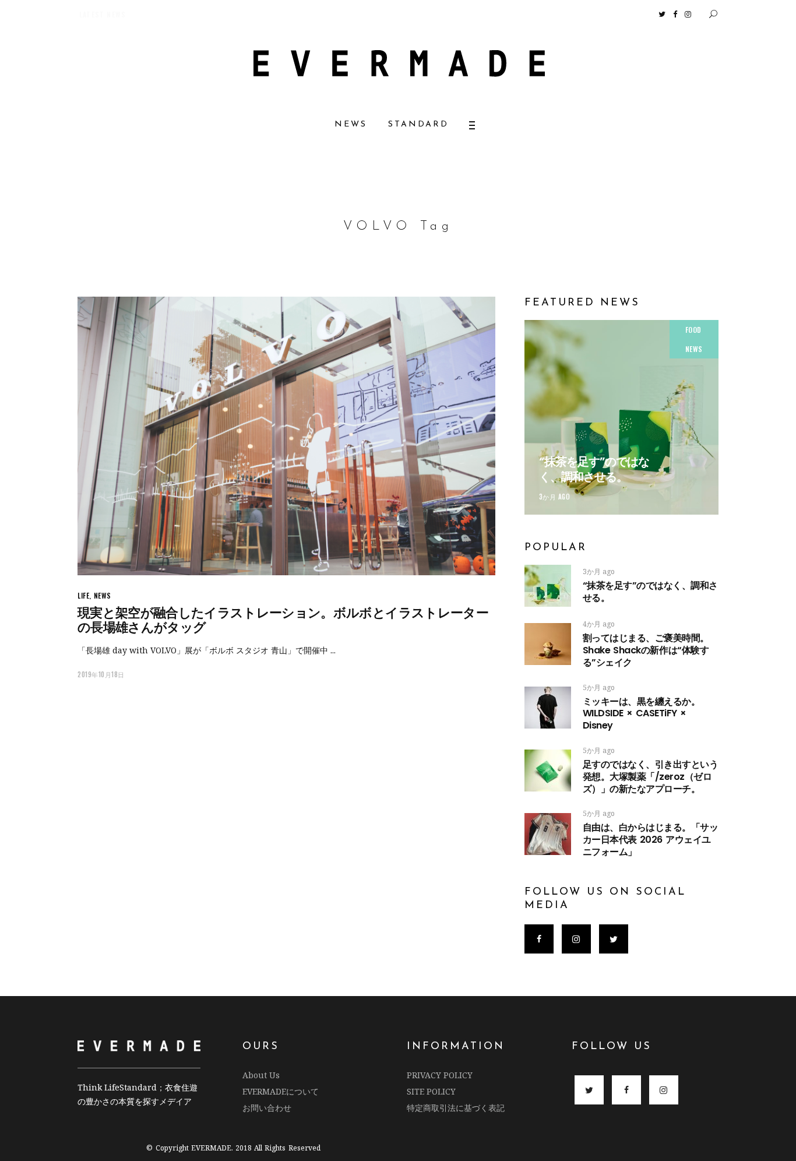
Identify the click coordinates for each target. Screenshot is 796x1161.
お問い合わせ (266, 1107)
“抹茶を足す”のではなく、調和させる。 (594, 469)
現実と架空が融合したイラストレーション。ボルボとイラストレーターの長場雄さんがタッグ (283, 620)
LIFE (83, 595)
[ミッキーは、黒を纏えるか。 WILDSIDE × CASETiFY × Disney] (547, 708)
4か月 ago (599, 624)
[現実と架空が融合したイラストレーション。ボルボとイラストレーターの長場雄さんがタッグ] (286, 436)
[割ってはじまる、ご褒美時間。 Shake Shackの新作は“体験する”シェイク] (547, 644)
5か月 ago (599, 687)
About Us (261, 1075)
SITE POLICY (431, 1091)
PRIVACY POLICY (440, 1075)
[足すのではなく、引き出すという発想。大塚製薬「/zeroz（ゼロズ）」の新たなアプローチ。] (547, 770)
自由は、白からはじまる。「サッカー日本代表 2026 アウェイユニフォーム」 (650, 840)
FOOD (693, 330)
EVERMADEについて (280, 1091)
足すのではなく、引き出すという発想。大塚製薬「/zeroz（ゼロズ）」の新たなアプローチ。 (650, 777)
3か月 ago (554, 496)
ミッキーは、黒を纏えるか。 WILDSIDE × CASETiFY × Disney (641, 714)
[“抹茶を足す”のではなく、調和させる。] (621, 417)
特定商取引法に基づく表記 (456, 1107)
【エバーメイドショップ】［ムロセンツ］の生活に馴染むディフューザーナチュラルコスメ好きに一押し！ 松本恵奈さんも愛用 (284, 14)
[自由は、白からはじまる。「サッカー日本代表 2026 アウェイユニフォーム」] (547, 834)
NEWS (102, 595)
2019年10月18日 (101, 674)
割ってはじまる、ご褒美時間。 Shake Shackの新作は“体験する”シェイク (682, 650)
